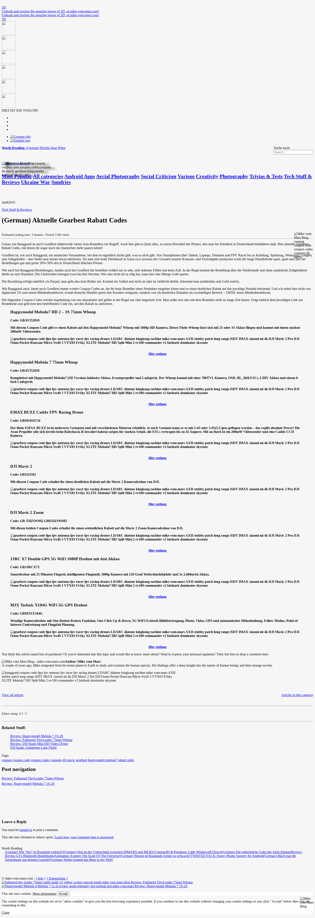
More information (44, 893)
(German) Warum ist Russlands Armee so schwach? (155, 856)
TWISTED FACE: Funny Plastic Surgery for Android (227, 856)
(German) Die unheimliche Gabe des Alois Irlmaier (256, 852)
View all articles (12, 695)
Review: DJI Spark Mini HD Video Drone (39, 744)
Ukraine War (35, 182)
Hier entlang (157, 354)
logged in (26, 830)
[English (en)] (20, 140)
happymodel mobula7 (102, 760)
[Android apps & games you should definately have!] (157, 65)
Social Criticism (158, 176)
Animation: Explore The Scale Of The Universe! (87, 856)
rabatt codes (126, 760)
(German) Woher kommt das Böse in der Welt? (81, 860)
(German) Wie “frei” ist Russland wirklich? (34, 852)
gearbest (81, 760)
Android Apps (79, 176)
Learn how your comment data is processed (84, 837)
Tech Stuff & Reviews (17, 210)
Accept (63, 893)
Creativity (207, 176)
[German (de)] (20, 137)
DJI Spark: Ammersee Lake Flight (33, 747)
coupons (56, 760)
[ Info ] (40, 878)
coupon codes (40, 760)
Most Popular (17, 176)
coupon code (21, 760)
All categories (48, 176)
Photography (234, 176)
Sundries (61, 182)
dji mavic (69, 760)
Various (186, 176)
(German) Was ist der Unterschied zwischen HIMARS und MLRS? (109, 852)
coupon (7, 760)
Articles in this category (297, 695)
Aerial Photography (118, 176)
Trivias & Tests (266, 176)
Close (5, 912)
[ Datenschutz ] (57, 878)
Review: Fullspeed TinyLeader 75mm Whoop (41, 740)
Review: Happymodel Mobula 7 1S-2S (36, 736)
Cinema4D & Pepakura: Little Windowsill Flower (188, 852)
